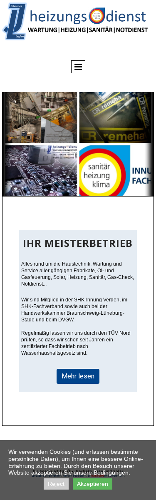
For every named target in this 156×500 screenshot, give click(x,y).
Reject (56, 483)
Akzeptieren (92, 483)
